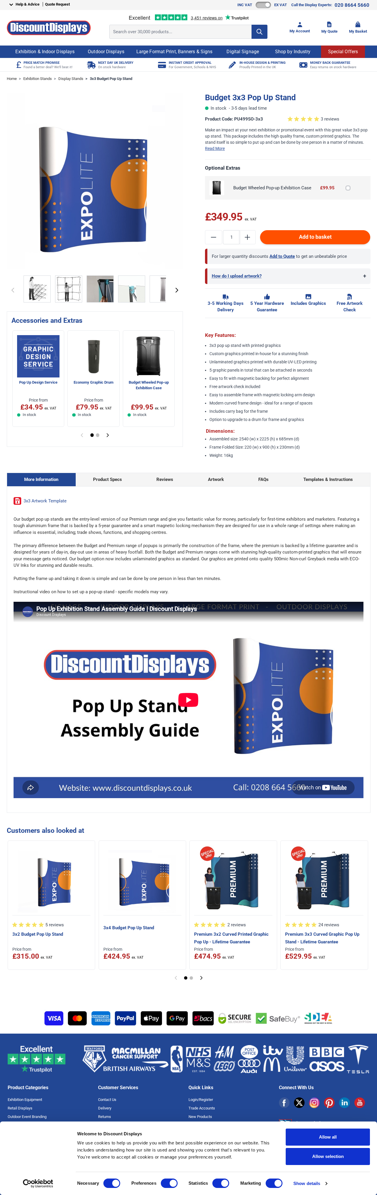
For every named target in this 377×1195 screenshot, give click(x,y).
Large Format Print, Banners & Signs (174, 51)
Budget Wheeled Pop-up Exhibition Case (149, 385)
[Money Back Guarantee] (303, 64)
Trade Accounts (201, 1108)
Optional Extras (222, 168)
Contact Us (107, 1099)
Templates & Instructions (328, 479)
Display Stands (70, 78)
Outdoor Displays (106, 51)
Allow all (328, 1136)
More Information (41, 479)
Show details (306, 1183)
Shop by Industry (293, 51)
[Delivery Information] (90, 64)
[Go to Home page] (49, 27)
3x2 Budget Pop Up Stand (37, 934)
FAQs (263, 479)
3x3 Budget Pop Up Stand (111, 78)
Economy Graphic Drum (93, 382)
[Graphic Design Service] (232, 64)
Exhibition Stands (37, 78)
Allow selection (328, 1156)
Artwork (216, 479)
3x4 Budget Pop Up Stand (128, 927)
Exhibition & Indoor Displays (45, 51)
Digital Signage (242, 51)
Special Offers (343, 51)
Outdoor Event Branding (27, 1116)
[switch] (169, 1183)
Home (12, 78)
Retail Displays (20, 1108)
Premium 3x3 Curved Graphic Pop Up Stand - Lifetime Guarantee (322, 938)
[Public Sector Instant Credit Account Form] (161, 64)
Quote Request (57, 4)
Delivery (104, 1108)
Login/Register (200, 1099)
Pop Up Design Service (38, 382)
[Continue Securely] (177, 290)
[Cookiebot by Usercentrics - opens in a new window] (38, 1183)
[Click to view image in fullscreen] (95, 181)
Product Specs (107, 479)
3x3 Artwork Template (45, 501)
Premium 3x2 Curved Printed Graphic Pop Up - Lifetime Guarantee (231, 938)
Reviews (164, 479)
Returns (104, 1116)
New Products (200, 1116)
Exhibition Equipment (25, 1099)
